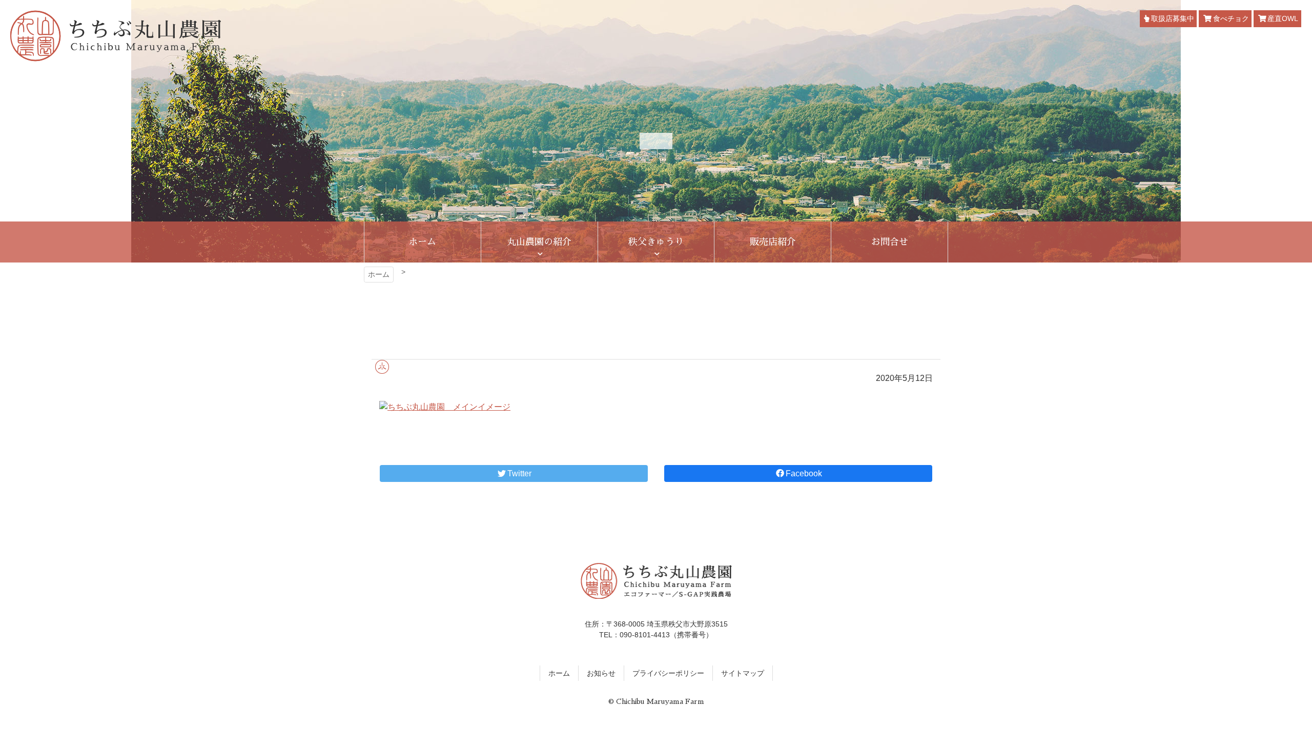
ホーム (378, 274)
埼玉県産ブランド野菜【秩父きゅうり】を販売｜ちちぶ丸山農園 (115, 36)
